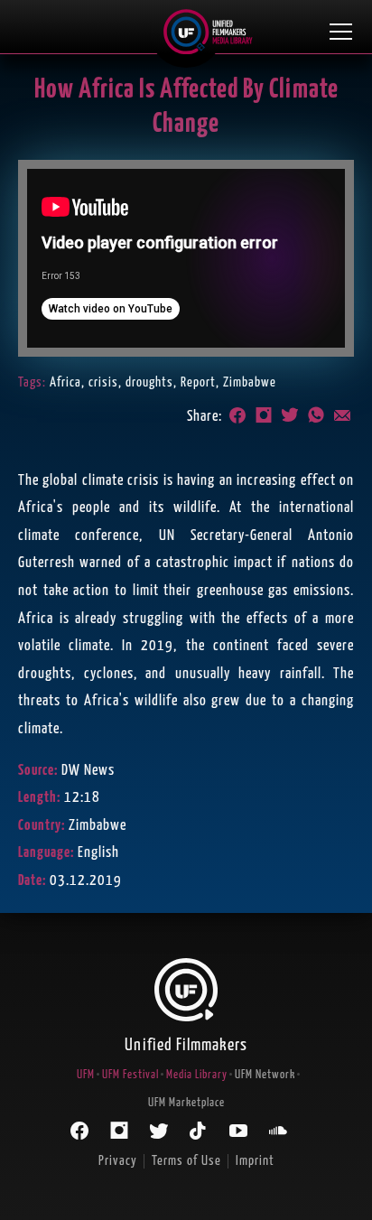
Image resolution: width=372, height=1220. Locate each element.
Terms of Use (186, 1161)
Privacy (117, 1161)
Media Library (197, 1075)
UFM (86, 1075)
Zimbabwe (249, 382)
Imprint (255, 1161)
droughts (149, 382)
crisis (103, 382)
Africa (65, 382)
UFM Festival (130, 1075)
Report (198, 382)
